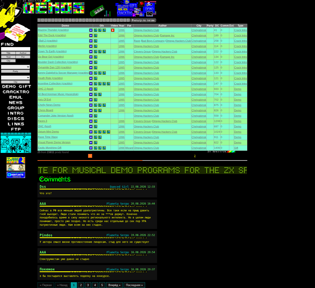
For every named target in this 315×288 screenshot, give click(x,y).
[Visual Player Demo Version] (95, 142)
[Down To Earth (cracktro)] (95, 51)
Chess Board (45, 110)
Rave (137, 40)
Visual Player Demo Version (54, 142)
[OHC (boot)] (95, 126)
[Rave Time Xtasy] (95, 137)
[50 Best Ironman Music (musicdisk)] (95, 94)
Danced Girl (119, 186)
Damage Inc (167, 35)
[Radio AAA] (10, 15)
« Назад (62, 285)
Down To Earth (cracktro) (52, 51)
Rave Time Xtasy (48, 137)
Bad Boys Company (153, 40)
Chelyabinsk (199, 30)
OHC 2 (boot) (45, 88)
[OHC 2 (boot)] (95, 89)
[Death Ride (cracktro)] (95, 78)
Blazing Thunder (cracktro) (53, 29)
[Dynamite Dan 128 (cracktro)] (95, 67)
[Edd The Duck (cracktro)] (95, 35)
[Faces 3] (95, 121)
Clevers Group (142, 51)
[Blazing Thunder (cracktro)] (95, 30)
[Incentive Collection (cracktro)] (95, 83)
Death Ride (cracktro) (50, 78)
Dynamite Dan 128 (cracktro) (54, 67)
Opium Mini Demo (48, 131)
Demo (237, 89)
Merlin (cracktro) (47, 46)
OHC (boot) (44, 126)
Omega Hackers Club (146, 30)
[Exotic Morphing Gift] (95, 148)
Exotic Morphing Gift (49, 147)
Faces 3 (42, 120)
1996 (121, 30)
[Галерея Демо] (41, 15)
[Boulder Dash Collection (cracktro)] (95, 62)
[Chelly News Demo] (95, 105)
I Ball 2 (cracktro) (47, 40)
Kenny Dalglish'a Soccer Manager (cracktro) (63, 72)
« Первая (46, 285)
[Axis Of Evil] (95, 99)
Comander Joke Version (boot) (56, 115)
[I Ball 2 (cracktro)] (95, 41)
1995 (121, 40)
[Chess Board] (95, 110)
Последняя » (134, 285)
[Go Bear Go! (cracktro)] (95, 57)
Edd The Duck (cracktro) (52, 35)
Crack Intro (240, 30)
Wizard (129, 147)
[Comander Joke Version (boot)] (95, 116)
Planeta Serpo (117, 203)
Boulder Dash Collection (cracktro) (58, 62)
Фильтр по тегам (143, 20)
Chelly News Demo (49, 104)
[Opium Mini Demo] (95, 132)
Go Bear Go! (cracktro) (51, 56)
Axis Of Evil (44, 99)
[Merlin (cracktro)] (95, 46)
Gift (236, 147)
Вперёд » (114, 285)
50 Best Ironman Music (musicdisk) (58, 94)
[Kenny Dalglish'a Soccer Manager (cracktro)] (95, 73)
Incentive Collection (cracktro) (55, 83)
